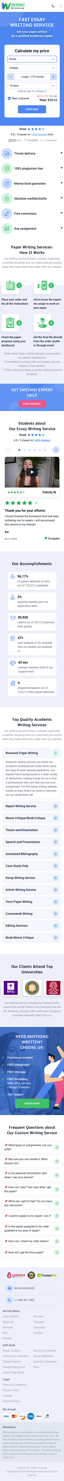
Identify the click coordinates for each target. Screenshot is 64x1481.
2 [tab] (24, 450)
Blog (36, 1367)
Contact (38, 1332)
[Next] (56, 450)
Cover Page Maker (14, 1372)
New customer (20, 98)
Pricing (7, 1338)
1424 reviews (42, 440)
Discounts (39, 1327)
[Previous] (8, 450)
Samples (38, 1322)
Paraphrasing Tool (14, 1367)
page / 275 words (33, 76)
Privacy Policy (11, 1390)
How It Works (11, 1316)
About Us (8, 1322)
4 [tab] (35, 450)
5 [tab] (40, 450)
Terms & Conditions (14, 1384)
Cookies (7, 1395)
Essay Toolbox (11, 1350)
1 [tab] (19, 450)
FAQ (5, 1332)
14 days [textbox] (14, 85)
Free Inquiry (32, 403)
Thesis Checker (12, 1361)
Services (8, 1327)
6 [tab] (45, 450)
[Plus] (53, 76)
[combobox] (32, 59)
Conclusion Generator (16, 1356)
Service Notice (11, 1401)
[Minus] (10, 76)
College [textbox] (13, 67)
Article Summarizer (44, 1350)
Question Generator (45, 1361)
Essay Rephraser (43, 1356)
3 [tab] (30, 450)
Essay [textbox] (12, 59)
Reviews (38, 1316)
